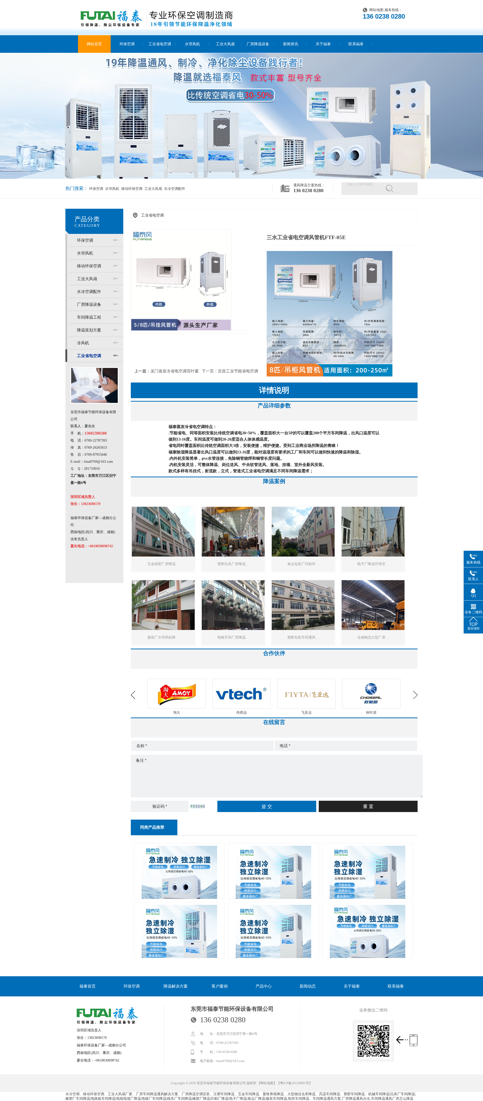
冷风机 (83, 343)
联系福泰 (356, 44)
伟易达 (176, 712)
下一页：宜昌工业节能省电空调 (230, 371)
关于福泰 (323, 44)
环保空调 (127, 44)
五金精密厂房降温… (163, 564)
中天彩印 (371, 712)
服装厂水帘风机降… (163, 637)
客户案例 (220, 986)
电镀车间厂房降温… (233, 637)
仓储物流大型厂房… (373, 637)
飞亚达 (241, 712)
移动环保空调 (131, 189)
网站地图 (376, 10)
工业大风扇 (225, 44)
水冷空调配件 (174, 189)
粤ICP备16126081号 (294, 1083)
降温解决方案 (176, 986)
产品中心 (264, 986)
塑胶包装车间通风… (303, 637)
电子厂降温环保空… (373, 564)
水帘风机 (192, 44)
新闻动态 (308, 986)
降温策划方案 (89, 330)
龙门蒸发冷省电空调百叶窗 (174, 371)
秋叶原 (306, 712)
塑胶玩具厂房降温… (233, 564)
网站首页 (94, 44)
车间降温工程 (89, 317)
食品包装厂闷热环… (303, 564)
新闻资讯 (290, 44)
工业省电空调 (159, 44)
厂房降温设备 (258, 44)
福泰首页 (87, 986)
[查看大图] (181, 329)
